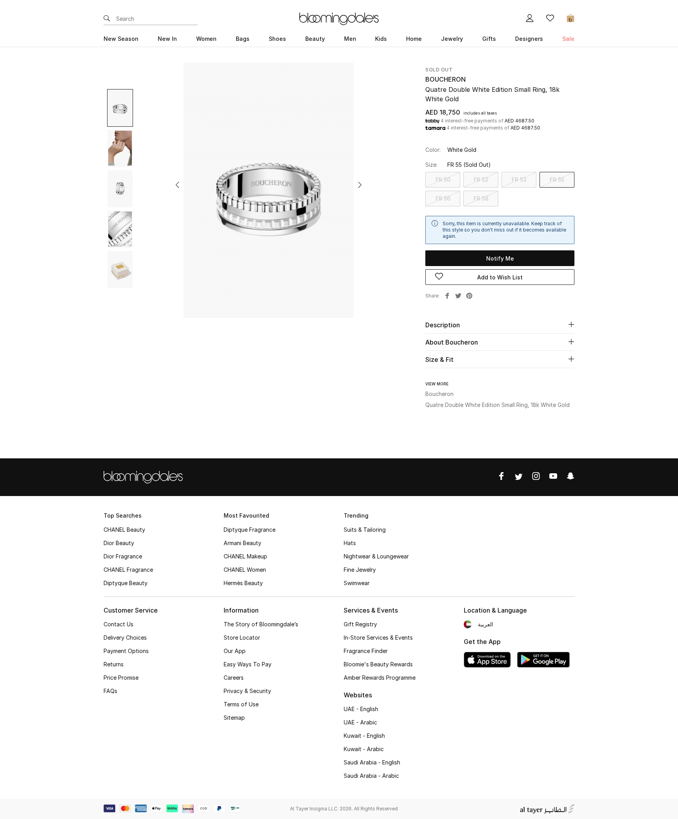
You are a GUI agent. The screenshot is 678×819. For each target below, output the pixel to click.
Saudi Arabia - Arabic (371, 775)
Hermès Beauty (243, 583)
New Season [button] (121, 38)
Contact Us (118, 624)
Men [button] (350, 38)
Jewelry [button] (452, 38)
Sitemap (234, 717)
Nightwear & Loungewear (376, 556)
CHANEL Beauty (124, 529)
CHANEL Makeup (245, 556)
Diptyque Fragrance (249, 529)
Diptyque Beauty (126, 583)
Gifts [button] (489, 38)
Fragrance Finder (366, 651)
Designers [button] (529, 38)
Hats (350, 543)
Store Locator (242, 637)
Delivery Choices (125, 637)
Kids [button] (381, 38)
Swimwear (357, 583)
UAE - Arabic (360, 722)
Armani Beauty (242, 543)
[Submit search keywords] (107, 19)
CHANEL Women (245, 569)
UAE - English (361, 709)
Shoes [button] (277, 38)
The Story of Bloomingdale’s (261, 624)
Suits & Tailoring (365, 529)
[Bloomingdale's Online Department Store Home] (339, 18)
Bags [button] (243, 38)
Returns (114, 664)
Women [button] (206, 38)
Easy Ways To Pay (248, 664)
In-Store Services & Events (378, 637)
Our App (235, 651)
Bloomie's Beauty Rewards (378, 664)
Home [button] (414, 38)
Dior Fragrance (123, 556)
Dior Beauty (119, 543)
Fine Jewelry (360, 569)
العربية (485, 624)
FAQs (110, 691)
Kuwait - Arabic (364, 749)
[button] (177, 185)
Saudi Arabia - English (372, 762)
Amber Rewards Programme (380, 677)
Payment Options (126, 651)
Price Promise (121, 677)
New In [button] (167, 38)
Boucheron (445, 79)
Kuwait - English (364, 735)
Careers (234, 677)
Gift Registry (360, 624)
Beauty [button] (315, 38)
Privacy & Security (247, 691)
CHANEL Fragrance (128, 569)
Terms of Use (241, 704)
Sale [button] (568, 38)
